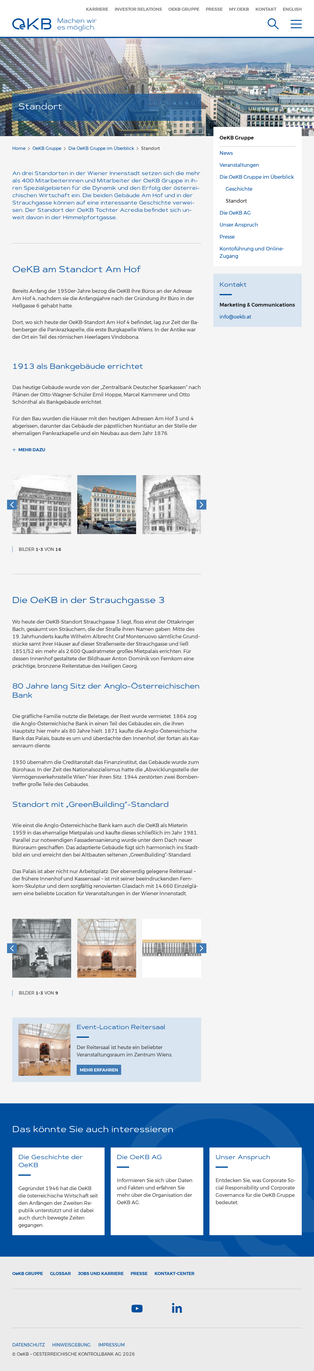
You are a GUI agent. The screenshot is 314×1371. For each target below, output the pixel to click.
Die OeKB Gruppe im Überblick (101, 148)
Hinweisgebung (71, 1345)
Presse (214, 9)
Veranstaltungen (239, 165)
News (226, 153)
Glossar (60, 1273)
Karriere (97, 9)
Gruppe (27, 1273)
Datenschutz (28, 1345)
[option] (41, 507)
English (292, 9)
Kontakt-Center (174, 1273)
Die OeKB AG (235, 213)
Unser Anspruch (239, 225)
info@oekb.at (235, 317)
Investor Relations (138, 9)
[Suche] (273, 22)
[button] (12, 505)
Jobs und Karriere (101, 1273)
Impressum (111, 1345)
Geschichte (239, 189)
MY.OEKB (239, 9)
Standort (236, 201)
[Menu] (296, 22)
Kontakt (265, 9)
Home (18, 148)
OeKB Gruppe (183, 9)
